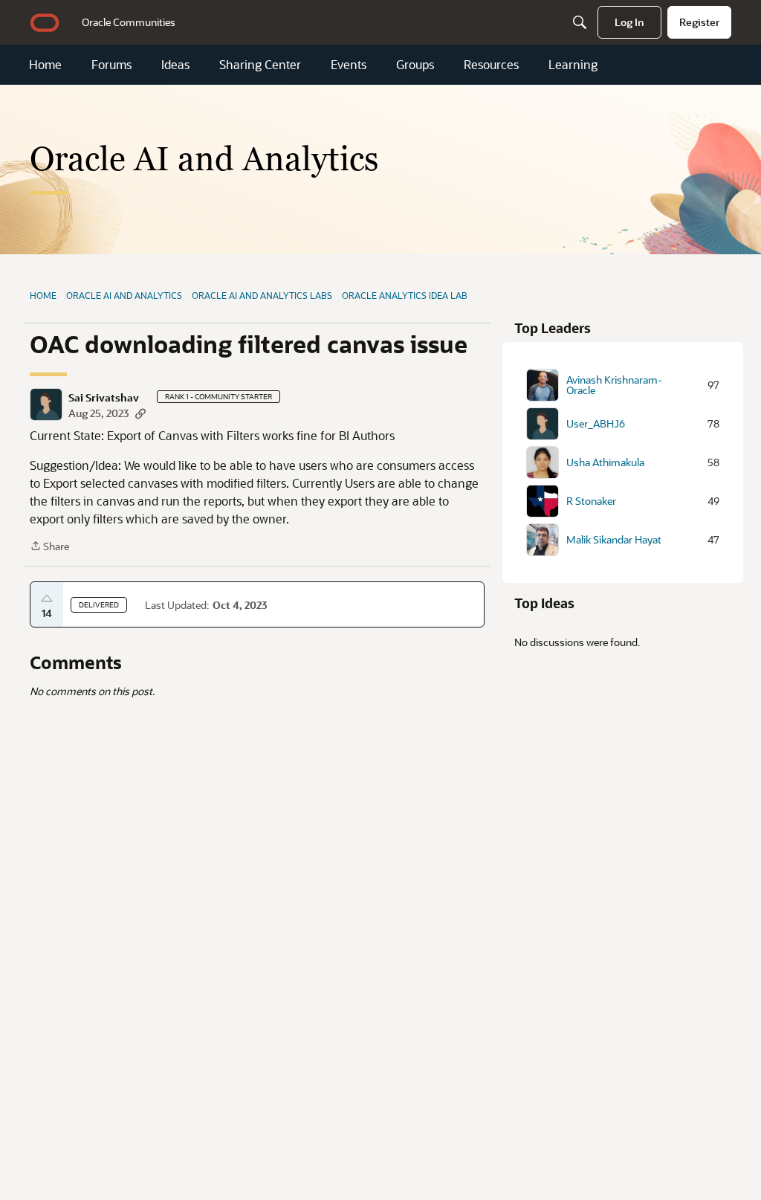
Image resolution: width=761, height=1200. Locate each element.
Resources (491, 64)
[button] (46, 404)
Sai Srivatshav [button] (103, 397)
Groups (415, 64)
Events (348, 64)
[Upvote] (47, 598)
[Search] (579, 22)
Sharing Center (260, 64)
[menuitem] (128, 22)
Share (49, 547)
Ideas (175, 64)
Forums (111, 64)
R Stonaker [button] (591, 501)
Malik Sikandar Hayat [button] (613, 540)
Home (45, 64)
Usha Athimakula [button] (605, 462)
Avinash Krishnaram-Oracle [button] (614, 385)
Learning (573, 64)
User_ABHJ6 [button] (595, 424)
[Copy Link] (140, 413)
